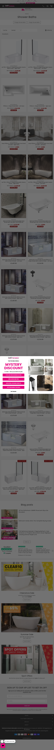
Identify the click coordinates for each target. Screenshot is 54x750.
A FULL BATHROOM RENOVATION (13, 375)
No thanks (13, 391)
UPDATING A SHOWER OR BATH (13, 383)
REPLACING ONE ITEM (13, 379)
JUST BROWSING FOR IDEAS (13, 387)
